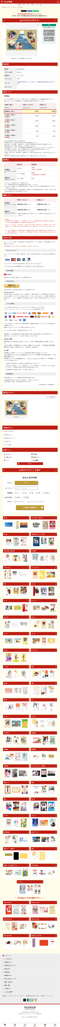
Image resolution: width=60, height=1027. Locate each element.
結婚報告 (33, 733)
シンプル (6, 666)
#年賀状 (19, 82)
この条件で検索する (30, 507)
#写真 (23, 82)
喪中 (24, 4)
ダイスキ (6, 815)
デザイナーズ (7, 567)
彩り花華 (33, 551)
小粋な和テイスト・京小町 (38, 534)
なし (18, 493)
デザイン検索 (7, 444)
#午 (18, 83)
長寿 (5, 799)
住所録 (35, 454)
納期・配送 (7, 985)
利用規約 (4, 995)
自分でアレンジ (35, 832)
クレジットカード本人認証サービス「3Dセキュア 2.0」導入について (24, 266)
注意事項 (19, 358)
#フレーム (28, 82)
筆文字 (5, 699)
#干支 (49, 82)
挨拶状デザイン (8, 975)
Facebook (28, 1000)
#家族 (39, 82)
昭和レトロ (6, 782)
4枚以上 (47, 493)
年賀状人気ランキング (9, 438)
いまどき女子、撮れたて (37, 517)
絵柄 (32, 848)
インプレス (20, 881)
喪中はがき (7, 968)
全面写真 (6, 766)
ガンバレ (33, 815)
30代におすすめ (8, 919)
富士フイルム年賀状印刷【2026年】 (30, 1017)
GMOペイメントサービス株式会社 (17, 354)
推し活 (33, 799)
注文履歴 (35, 460)
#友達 (42, 82)
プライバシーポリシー (33, 358)
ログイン (30, 463)
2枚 (32, 493)
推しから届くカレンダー (11, 978)
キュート (6, 633)
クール (5, 600)
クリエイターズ (35, 567)
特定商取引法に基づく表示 (32, 995)
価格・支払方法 (8, 982)
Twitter (24, 1000)
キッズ (5, 716)
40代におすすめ (35, 919)
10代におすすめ (8, 902)
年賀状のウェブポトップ (6, 7)
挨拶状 (32, 4)
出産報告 (6, 749)
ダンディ (33, 584)
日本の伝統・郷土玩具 (9, 551)
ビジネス (33, 716)
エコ (32, 699)
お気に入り (38, 24)
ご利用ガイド (8, 988)
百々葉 (5, 534)
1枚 (25, 493)
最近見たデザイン (8, 434)
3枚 (39, 493)
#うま (53, 82)
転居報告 (33, 749)
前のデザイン (8, 40)
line (31, 1000)
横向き (27, 497)
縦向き (19, 497)
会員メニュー (7, 450)
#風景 (46, 82)
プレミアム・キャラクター (36, 501)
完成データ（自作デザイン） (11, 865)
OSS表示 (42, 995)
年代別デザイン (8, 441)
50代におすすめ (8, 935)
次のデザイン (36, 40)
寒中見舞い (7, 972)
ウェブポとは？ (8, 959)
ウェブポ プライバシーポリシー (16, 995)
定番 (32, 683)
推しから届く (39, 4)
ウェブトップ (8, 955)
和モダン (14, 7)
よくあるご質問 (8, 992)
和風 (32, 666)
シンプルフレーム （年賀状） (38, 766)
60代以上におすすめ (36, 935)
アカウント (9, 454)
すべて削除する (50, 397)
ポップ (33, 633)
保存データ (36, 457)
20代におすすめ (35, 902)
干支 (5, 584)
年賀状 (19, 4)
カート (7, 460)
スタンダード (20, 501)
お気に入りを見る (8, 431)
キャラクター (34, 650)
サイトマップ (49, 995)
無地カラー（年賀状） (9, 848)
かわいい (33, 617)
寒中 (28, 4)
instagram (35, 1000)
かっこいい (34, 600)
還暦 (32, 782)
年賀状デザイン (8, 427)
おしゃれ (6, 617)
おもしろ (6, 650)
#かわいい (34, 82)
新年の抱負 (6, 832)
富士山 (5, 517)
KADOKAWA (34, 865)
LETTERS (6, 733)
